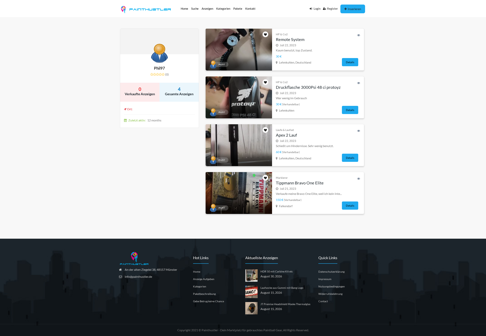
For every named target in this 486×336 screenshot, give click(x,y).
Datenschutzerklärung (331, 271)
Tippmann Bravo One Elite (300, 182)
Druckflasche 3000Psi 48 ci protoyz (308, 87)
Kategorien (223, 8)
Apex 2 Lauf (286, 135)
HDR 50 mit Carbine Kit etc (276, 271)
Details (350, 62)
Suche (195, 8)
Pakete (237, 8)
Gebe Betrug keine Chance (208, 301)
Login (316, 8)
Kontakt (250, 8)
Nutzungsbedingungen (331, 286)
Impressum (324, 279)
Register (332, 8)
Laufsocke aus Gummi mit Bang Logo (281, 287)
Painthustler (210, 330)
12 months (144, 120)
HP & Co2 (282, 34)
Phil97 (159, 68)
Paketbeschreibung (204, 293)
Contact (323, 301)
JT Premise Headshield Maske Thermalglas (285, 304)
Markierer (282, 177)
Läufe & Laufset (285, 129)
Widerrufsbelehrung (330, 293)
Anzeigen (207, 8)
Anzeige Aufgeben (203, 279)
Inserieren (354, 9)
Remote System (290, 39)
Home (184, 8)
